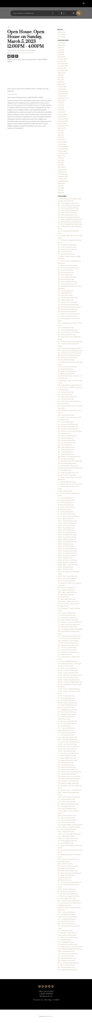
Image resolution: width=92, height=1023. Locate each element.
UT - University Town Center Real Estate (70, 946)
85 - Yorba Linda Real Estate (66, 507)
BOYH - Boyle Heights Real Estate (68, 601)
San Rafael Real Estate (64, 880)
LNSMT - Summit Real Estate (67, 751)
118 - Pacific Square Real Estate (67, 212)
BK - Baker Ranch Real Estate (67, 599)
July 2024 (61, 102)
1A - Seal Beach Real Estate (66, 254)
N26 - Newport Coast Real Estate (68, 781)
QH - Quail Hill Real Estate (66, 843)
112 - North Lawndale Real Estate (68, 208)
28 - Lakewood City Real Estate (67, 302)
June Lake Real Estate (64, 726)
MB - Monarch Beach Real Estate (68, 769)
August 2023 (61, 128)
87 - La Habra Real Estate (65, 512)
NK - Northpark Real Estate (66, 799)
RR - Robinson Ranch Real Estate (68, 870)
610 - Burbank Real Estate (66, 392)
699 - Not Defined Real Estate (67, 463)
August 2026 (61, 45)
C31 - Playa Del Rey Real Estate (67, 627)
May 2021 (61, 190)
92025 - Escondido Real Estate (67, 532)
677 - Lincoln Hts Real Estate (66, 442)
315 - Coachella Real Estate (66, 327)
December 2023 (63, 119)
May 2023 (61, 135)
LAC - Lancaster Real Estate (66, 728)
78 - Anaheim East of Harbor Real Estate (70, 484)
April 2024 (61, 109)
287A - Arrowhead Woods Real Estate (69, 307)
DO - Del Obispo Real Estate (66, 700)
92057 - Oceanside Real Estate (67, 553)
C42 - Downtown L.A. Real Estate (68, 640)
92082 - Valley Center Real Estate (68, 564)
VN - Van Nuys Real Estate (66, 956)
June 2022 (61, 160)
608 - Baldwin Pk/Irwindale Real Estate (69, 385)
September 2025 (63, 70)
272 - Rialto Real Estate (65, 293)
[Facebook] (39, 986)
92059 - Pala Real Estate (65, 557)
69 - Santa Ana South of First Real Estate (70, 461)
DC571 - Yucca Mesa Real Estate (68, 677)
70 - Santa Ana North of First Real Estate (70, 468)
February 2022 (62, 169)
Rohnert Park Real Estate (65, 864)
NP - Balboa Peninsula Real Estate (68, 804)
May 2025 (61, 79)
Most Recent (62, 43)
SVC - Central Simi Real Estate (67, 919)
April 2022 (61, 165)
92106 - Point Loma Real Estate (67, 576)
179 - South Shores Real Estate (67, 245)
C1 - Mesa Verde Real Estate (66, 615)
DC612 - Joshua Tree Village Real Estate (70, 682)
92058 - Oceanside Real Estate (67, 555)
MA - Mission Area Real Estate (67, 767)
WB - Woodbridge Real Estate (67, 958)
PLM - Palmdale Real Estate (66, 836)
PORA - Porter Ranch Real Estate (68, 838)
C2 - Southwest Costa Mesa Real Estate (70, 622)
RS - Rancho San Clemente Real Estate (69, 873)
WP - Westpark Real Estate (66, 967)
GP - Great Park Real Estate (66, 716)
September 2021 (63, 181)
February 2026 (62, 59)
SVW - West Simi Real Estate (66, 923)
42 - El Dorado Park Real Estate (67, 366)
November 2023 (63, 121)
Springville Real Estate (64, 905)
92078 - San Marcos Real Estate (67, 562)
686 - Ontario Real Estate (65, 452)
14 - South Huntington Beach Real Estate (70, 219)
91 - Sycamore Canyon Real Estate (68, 516)
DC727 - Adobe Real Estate (66, 696)
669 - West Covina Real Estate (67, 436)
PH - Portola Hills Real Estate (67, 829)
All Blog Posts (62, 32)
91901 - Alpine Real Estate (66, 518)
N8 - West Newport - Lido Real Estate (69, 790)
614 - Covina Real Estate (65, 394)
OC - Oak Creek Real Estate (66, 818)
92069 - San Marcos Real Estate (67, 560)
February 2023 (62, 142)
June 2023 (61, 132)
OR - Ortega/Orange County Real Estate (22, 52)
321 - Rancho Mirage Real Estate (68, 330)
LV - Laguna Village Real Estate (67, 758)
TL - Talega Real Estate (64, 940)
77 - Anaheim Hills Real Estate (67, 482)
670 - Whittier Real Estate (66, 438)
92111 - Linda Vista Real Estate (67, 578)
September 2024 (63, 98)
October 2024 (62, 96)
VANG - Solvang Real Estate (66, 951)
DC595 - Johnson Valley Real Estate (69, 680)
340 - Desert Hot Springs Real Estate (69, 355)
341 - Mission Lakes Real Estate (67, 357)
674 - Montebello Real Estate (67, 440)
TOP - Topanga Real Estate (66, 942)
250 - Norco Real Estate (65, 274)
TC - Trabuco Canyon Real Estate (68, 937)
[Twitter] (43, 986)
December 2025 (63, 63)
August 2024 (61, 100)
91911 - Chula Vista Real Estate (67, 521)
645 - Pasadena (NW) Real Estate (68, 426)
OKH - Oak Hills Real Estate (66, 822)
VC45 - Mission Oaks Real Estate (68, 953)
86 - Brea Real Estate (64, 509)
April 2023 (61, 137)
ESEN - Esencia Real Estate (66, 707)
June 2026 (61, 50)
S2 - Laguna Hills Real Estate (66, 875)
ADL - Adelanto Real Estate (66, 590)
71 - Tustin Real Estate (64, 470)
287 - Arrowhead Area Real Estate (68, 304)
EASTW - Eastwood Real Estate (67, 703)
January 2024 (62, 116)
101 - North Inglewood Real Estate (68, 203)
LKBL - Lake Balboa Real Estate (67, 739)
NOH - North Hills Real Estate (67, 801)
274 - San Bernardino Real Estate (68, 297)
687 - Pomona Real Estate (66, 454)
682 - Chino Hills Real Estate (66, 447)
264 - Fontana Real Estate (65, 291)
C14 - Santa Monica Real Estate (67, 617)
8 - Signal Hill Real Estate (65, 491)
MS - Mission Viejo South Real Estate (69, 778)
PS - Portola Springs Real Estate (67, 841)
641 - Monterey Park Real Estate (68, 424)
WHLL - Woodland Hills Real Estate (69, 963)
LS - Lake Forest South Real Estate (68, 753)
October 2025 (62, 68)
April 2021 (61, 192)
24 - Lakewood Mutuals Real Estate (68, 268)
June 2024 (61, 105)
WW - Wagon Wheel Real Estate (67, 969)
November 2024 (63, 93)
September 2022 (63, 153)
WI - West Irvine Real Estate (66, 965)
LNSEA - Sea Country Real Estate (68, 746)
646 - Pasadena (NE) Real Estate (68, 429)
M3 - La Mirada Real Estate (66, 765)
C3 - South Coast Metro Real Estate (69, 624)
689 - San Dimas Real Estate (66, 459)
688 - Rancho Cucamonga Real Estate (69, 456)
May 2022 (61, 162)
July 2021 (61, 185)
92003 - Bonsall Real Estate (66, 528)
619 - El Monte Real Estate (66, 399)
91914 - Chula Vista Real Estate (67, 523)
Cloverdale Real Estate (65, 654)
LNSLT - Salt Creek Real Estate (67, 749)
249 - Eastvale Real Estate (66, 272)
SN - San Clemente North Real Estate (69, 903)
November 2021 (63, 176)
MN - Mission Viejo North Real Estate (69, 776)
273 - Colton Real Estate (65, 295)
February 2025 (62, 86)
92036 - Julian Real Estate (65, 544)
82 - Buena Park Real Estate (66, 500)
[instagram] (46, 986)
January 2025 (62, 89)
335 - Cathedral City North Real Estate (69, 353)
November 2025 (63, 66)
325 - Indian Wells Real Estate (67, 334)
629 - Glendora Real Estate (66, 415)
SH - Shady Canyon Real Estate (67, 891)
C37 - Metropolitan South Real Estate (69, 636)
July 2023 (61, 130)
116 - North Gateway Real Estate (68, 210)
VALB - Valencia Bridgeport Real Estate (70, 949)
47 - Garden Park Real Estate (66, 371)
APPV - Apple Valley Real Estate (67, 592)
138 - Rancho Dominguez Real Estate (69, 217)
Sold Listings (61, 36)
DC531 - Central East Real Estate (68, 670)
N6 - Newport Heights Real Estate (68, 783)
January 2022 (62, 172)
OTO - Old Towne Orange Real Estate (69, 827)
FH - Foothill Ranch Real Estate (67, 709)
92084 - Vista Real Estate (65, 569)
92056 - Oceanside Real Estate (67, 551)
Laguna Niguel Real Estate (65, 730)
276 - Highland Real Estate (66, 300)
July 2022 (61, 158)
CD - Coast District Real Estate (67, 650)
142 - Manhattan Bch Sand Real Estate (69, 222)
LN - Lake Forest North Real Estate (69, 742)
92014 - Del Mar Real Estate (66, 530)
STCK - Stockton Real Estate (66, 912)
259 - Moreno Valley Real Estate (67, 281)
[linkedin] (49, 986)
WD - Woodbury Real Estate (66, 960)
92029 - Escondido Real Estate (67, 541)
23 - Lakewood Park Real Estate (67, 265)
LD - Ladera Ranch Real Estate (67, 732)
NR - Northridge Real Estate (66, 806)
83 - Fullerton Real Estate (65, 502)
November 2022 (63, 149)
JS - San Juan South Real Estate (67, 723)
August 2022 (61, 155)
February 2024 (62, 114)
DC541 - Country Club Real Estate (68, 673)
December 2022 (63, 146)
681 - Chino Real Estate (65, 445)
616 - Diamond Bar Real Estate (67, 396)
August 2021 (61, 183)
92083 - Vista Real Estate (65, 567)
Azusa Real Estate (63, 597)
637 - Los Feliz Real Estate (66, 422)
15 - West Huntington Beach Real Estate (70, 224)
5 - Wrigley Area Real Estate (66, 373)
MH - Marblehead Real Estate (67, 774)
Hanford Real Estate (64, 719)
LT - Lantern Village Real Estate (67, 755)
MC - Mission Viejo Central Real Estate (69, 772)
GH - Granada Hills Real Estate (67, 714)
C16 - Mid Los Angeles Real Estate (68, 620)
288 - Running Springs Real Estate (68, 309)
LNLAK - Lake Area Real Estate (67, 744)
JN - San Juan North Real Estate (67, 721)
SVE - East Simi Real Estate (66, 921)
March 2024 (61, 112)
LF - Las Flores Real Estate (66, 735)
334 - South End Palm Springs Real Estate (70, 350)
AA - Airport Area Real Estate (66, 587)
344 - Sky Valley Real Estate (66, 360)
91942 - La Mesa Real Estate (66, 525)
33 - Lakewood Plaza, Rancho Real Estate (70, 341)
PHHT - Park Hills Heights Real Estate (69, 834)
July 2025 (61, 75)
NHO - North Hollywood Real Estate (69, 797)
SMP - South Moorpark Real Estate (68, 900)
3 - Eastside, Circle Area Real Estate (69, 314)
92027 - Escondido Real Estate (67, 537)
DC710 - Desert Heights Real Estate (69, 689)
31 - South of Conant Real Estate (68, 316)
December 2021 (63, 174)
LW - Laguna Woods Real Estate (67, 760)
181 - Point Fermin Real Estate (67, 247)
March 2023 (61, 139)
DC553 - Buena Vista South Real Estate (70, 675)
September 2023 (63, 126)
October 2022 (62, 151)
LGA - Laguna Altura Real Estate (67, 737)
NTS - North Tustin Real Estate (67, 808)
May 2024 (61, 107)
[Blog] (52, 986)
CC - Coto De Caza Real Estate (67, 647)
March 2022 (61, 167)
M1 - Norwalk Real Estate (65, 762)
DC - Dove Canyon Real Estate (67, 668)
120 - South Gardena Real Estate (68, 215)
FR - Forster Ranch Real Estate (67, 712)
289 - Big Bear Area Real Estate (67, 311)
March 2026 (61, 57)
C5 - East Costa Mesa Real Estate (68, 643)
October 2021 (62, 178)
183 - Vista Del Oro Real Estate (67, 249)
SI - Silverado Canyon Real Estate (68, 894)
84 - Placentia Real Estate (65, 505)
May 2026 (61, 52)
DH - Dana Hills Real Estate (66, 698)
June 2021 (61, 188)
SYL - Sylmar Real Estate (65, 930)
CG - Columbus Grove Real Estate (68, 652)
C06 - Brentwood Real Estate (67, 613)
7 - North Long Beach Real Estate (68, 465)
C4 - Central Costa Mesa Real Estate (69, 638)
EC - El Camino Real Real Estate (67, 705)
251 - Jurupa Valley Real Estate (67, 277)
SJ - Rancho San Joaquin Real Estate (69, 896)
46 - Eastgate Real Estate (65, 369)
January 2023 (62, 144)
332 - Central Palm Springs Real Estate (69, 348)
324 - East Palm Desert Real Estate (68, 332)
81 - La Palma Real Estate (65, 498)
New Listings (61, 34)
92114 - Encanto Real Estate (66, 581)
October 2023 (62, 123)
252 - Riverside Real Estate (66, 279)
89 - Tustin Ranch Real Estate (66, 514)
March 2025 (61, 84)
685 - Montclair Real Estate (66, 449)
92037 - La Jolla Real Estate (66, 546)
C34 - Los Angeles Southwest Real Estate (70, 629)
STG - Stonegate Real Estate (66, 914)
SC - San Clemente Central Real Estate (69, 882)
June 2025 (61, 77)
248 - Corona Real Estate (65, 270)
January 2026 (62, 61)
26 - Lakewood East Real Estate (67, 284)
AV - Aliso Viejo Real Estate (66, 594)
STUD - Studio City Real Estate (67, 917)
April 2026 (61, 54)
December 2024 (63, 91)
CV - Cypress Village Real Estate (67, 661)
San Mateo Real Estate (65, 877)
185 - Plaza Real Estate (65, 251)
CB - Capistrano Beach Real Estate (68, 645)
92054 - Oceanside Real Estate (67, 548)
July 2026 (61, 47)
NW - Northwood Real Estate (67, 815)
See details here (12, 94)
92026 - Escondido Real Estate (67, 534)
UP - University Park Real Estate (67, 944)
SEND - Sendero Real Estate (66, 889)
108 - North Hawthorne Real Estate (69, 205)
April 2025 (61, 82)
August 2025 (61, 73)
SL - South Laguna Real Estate (67, 898)
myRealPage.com (49, 1016)
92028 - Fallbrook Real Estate (67, 539)
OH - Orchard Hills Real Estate (67, 820)
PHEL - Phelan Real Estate (66, 831)
